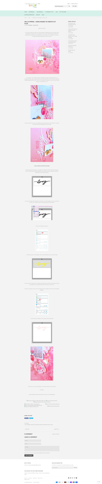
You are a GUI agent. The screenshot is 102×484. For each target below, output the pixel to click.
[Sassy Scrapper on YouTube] (76, 478)
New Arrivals (40, 11)
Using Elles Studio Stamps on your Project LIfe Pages (72, 36)
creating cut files (33, 424)
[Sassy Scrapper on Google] (72, 478)
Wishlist (38, 14)
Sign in (69, 3)
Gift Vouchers (63, 11)
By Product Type (49, 11)
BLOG (43, 14)
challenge (28, 424)
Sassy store (53, 394)
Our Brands (31, 11)
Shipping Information (29, 14)
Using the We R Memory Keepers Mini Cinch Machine (72, 30)
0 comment (26, 423)
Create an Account (74, 3)
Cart (75, 6)
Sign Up (75, 467)
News (29, 17)
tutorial (51, 424)
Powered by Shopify (36, 482)
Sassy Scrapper (29, 482)
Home (25, 11)
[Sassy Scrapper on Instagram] (74, 478)
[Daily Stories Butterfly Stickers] (53, 406)
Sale (57, 11)
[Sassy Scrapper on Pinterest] (70, 478)
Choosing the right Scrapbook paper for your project (72, 24)
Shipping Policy (26, 479)
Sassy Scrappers (40, 424)
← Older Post (26, 429)
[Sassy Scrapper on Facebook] (68, 478)
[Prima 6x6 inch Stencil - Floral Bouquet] (31, 404)
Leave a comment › (55, 434)
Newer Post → (56, 429)
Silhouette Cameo (46, 424)
